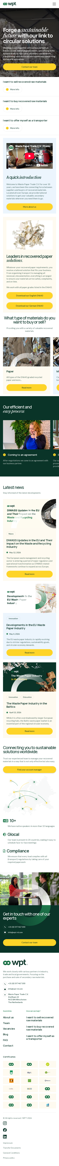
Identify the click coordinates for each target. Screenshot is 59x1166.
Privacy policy (9, 1158)
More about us (29, 207)
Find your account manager (29, 769)
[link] (29, 66)
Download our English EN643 (29, 295)
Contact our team (29, 67)
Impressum (8, 1143)
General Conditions (11, 1153)
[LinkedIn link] (5, 1123)
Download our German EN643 (29, 305)
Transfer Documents (12, 1148)
